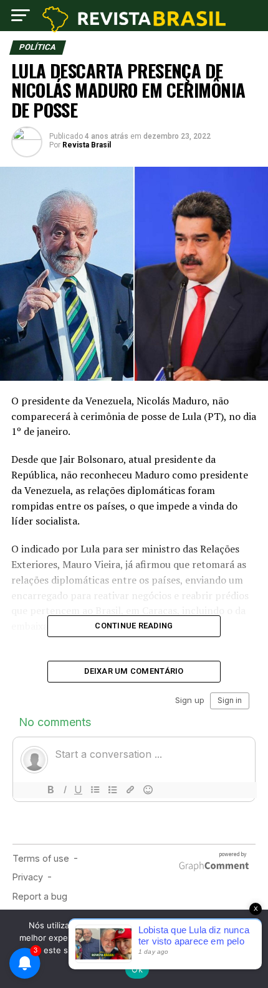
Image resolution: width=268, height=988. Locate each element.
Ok (137, 969)
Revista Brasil (86, 145)
